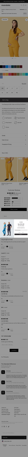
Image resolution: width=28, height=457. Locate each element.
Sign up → (21, 234)
